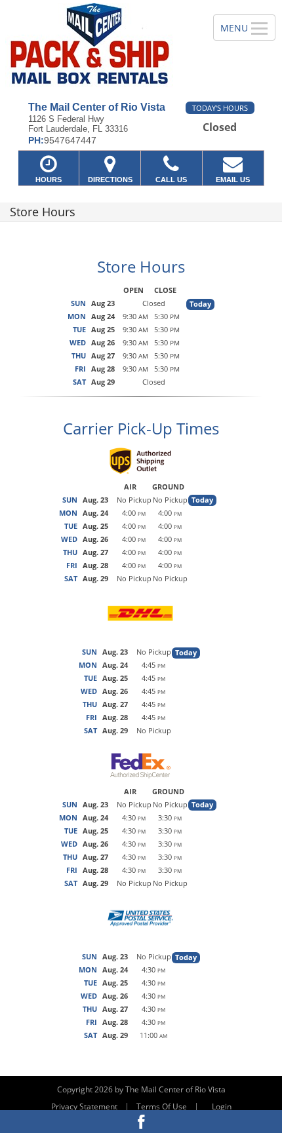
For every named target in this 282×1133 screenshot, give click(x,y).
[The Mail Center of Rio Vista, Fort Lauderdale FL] (99, 45)
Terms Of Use (161, 1106)
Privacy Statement (84, 1106)
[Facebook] (141, 1121)
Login (222, 1106)
